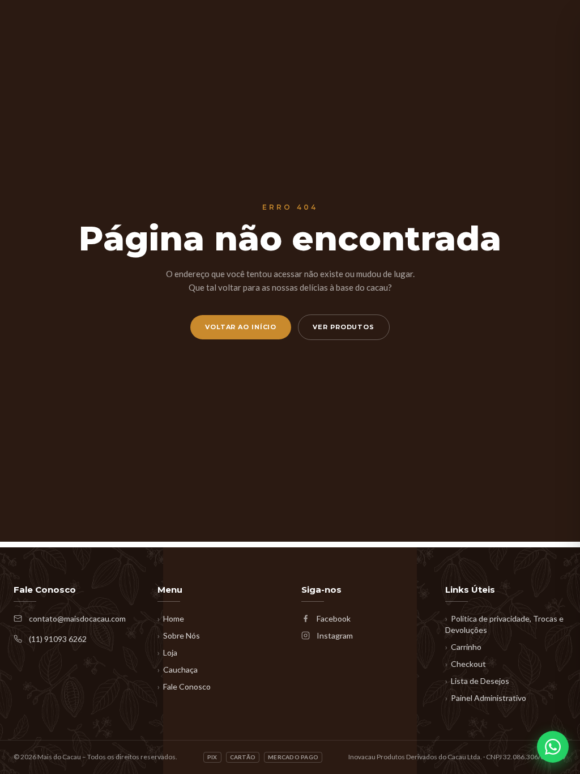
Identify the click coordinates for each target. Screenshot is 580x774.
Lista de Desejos (477, 681)
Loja (167, 652)
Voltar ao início (240, 327)
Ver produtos (343, 327)
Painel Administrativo (485, 698)
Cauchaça (177, 669)
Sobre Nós (178, 635)
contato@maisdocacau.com (77, 618)
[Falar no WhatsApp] (553, 747)
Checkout (465, 664)
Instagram (335, 635)
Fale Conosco (184, 686)
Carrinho (463, 647)
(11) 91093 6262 (58, 639)
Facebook (334, 618)
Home (170, 618)
